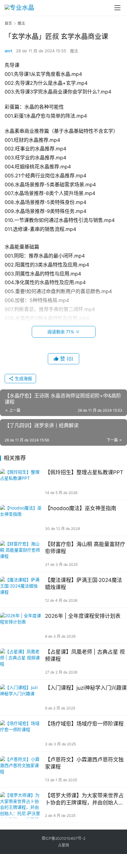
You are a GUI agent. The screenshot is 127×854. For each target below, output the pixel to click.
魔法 (74, 50)
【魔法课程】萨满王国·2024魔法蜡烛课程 (83, 583)
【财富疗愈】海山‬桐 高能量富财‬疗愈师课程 (85, 547)
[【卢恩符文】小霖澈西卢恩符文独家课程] (21, 769)
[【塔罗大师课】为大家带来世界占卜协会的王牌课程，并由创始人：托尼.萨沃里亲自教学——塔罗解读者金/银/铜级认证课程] (21, 805)
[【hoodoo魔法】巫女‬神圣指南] (21, 518)
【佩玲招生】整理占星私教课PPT (84, 472)
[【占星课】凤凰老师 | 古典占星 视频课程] (21, 661)
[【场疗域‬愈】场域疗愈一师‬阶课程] (21, 733)
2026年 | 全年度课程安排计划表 (83, 616)
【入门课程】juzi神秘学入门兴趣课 (86, 688)
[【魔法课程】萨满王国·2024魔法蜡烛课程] (21, 590)
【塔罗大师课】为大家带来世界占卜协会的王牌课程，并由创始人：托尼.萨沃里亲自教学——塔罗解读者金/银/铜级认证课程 (85, 799)
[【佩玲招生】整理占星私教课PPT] (21, 482)
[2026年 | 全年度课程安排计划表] (21, 626)
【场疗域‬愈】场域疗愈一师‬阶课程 (84, 724)
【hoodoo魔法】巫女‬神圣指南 (81, 508)
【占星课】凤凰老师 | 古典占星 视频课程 (85, 655)
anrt (8, 50)
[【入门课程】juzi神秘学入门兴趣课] (21, 697)
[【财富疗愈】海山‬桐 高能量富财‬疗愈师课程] (21, 554)
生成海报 (23, 378)
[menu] (117, 7)
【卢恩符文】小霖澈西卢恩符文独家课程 (84, 763)
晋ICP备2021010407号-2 (63, 838)
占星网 (63, 845)
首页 (8, 23)
